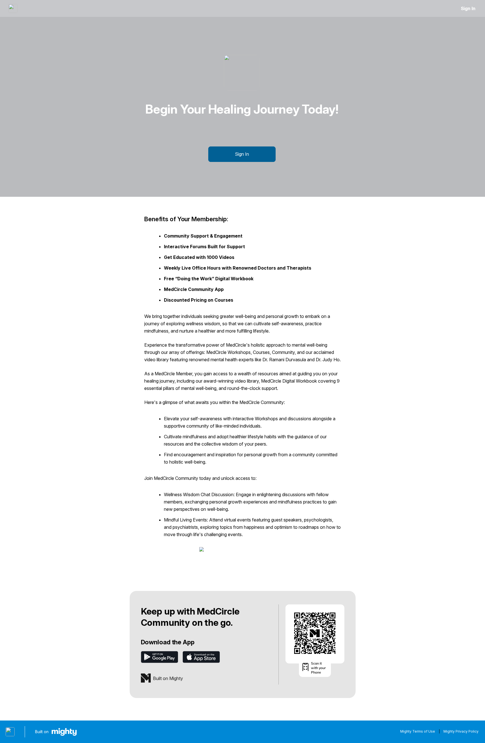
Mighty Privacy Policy (461, 731)
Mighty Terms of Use (417, 731)
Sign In (468, 8)
